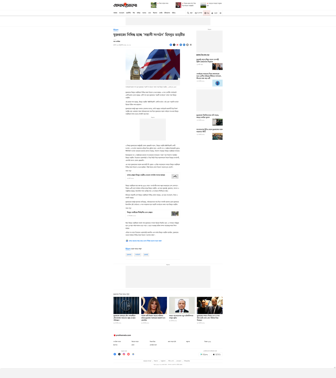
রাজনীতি (128, 13)
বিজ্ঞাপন (156, 361)
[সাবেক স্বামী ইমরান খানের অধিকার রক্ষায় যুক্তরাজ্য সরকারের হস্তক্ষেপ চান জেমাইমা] (154, 305)
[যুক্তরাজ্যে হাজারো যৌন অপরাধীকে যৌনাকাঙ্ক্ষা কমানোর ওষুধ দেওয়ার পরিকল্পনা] (126, 305)
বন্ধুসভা (188, 342)
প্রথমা (133, 345)
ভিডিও (173, 13)
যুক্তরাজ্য (129, 255)
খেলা (149, 13)
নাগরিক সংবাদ (117, 342)
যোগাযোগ (178, 361)
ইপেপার (115, 345)
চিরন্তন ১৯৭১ (207, 342)
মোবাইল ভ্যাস (153, 345)
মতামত (144, 13)
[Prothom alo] (125, 5)
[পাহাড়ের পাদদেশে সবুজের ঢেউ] (203, 5)
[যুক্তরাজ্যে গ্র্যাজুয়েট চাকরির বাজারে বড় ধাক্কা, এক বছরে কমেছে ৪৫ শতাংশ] (217, 122)
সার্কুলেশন (163, 361)
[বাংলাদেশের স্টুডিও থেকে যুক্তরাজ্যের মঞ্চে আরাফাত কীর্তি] (217, 136)
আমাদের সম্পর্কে (147, 361)
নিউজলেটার (187, 361)
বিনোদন (155, 13)
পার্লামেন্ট (137, 255)
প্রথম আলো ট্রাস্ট (172, 342)
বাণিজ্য (138, 13)
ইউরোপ (115, 30)
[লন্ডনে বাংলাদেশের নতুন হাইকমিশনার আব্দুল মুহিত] (182, 305)
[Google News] (133, 354)
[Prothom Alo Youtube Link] (129, 354)
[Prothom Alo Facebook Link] (115, 354)
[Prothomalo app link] (204, 354)
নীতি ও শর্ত (171, 361)
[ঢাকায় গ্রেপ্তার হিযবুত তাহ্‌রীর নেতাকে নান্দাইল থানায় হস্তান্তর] (175, 176)
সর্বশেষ (115, 13)
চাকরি (160, 13)
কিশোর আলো (135, 342)
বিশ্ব (134, 13)
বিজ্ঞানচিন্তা (152, 342)
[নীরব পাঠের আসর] (153, 5)
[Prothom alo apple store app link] (217, 354)
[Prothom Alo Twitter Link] (120, 354)
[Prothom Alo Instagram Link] (124, 354)
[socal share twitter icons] (174, 46)
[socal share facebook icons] (171, 46)
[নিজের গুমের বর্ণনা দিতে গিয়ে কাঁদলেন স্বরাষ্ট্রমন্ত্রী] (178, 5)
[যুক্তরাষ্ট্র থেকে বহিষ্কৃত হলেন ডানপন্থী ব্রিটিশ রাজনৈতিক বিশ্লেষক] (217, 66)
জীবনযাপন (167, 13)
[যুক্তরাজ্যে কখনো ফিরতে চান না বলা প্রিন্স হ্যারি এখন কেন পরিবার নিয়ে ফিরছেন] (210, 305)
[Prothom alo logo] (122, 336)
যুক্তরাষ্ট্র (146, 255)
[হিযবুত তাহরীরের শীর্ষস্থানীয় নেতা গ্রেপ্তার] (175, 213)
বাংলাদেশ (121, 13)
